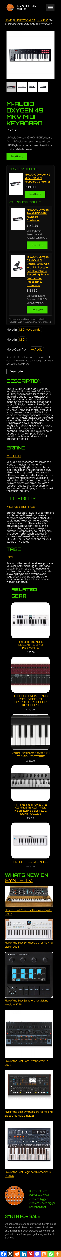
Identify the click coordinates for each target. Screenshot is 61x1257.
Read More (17, 156)
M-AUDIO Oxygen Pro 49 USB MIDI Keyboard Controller (38, 215)
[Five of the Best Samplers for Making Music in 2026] (29, 975)
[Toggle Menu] (50, 7)
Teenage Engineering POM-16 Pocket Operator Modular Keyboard (30, 700)
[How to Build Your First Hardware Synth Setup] (29, 897)
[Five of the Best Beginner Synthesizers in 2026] (29, 1145)
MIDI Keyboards (24, 20)
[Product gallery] (30, 55)
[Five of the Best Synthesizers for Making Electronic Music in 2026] (29, 1090)
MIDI (22, 339)
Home (8, 20)
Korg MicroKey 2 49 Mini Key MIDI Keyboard (30, 755)
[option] (22, 87)
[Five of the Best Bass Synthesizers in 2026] (29, 1034)
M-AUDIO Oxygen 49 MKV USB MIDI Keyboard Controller (37, 178)
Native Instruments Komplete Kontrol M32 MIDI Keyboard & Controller (30, 809)
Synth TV (19, 880)
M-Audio (42, 20)
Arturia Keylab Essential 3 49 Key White (31, 644)
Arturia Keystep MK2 (30, 861)
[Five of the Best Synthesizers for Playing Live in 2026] (29, 930)
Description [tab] (16, 371)
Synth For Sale (26, 7)
